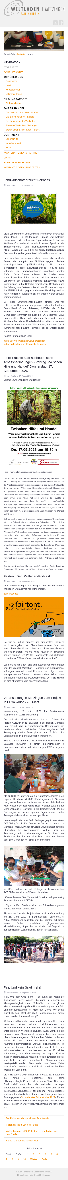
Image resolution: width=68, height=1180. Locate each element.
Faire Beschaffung (17, 162)
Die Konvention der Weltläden (20, 121)
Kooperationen (13, 90)
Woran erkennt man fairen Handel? (23, 130)
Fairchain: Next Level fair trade (22, 1124)
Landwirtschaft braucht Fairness (27, 180)
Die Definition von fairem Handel (22, 112)
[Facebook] (61, 23)
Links (7, 157)
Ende (44, 1159)
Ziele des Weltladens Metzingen (21, 125)
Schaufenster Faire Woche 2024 (38, 1097)
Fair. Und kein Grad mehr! (22, 987)
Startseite (21, 54)
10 (24, 1159)
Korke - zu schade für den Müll (22, 1140)
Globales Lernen (14, 103)
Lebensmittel (12, 139)
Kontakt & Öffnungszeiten (22, 167)
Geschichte (11, 81)
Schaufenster (14, 72)
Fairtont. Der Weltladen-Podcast (27, 576)
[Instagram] (55, 23)
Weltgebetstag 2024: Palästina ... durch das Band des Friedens (32, 1133)
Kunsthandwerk (13, 143)
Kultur (9, 147)
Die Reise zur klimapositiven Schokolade (27, 1118)
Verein (9, 85)
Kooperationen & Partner (21, 153)
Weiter (33, 1159)
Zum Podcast (11, 593)
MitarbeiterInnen (14, 94)
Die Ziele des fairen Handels (20, 117)
